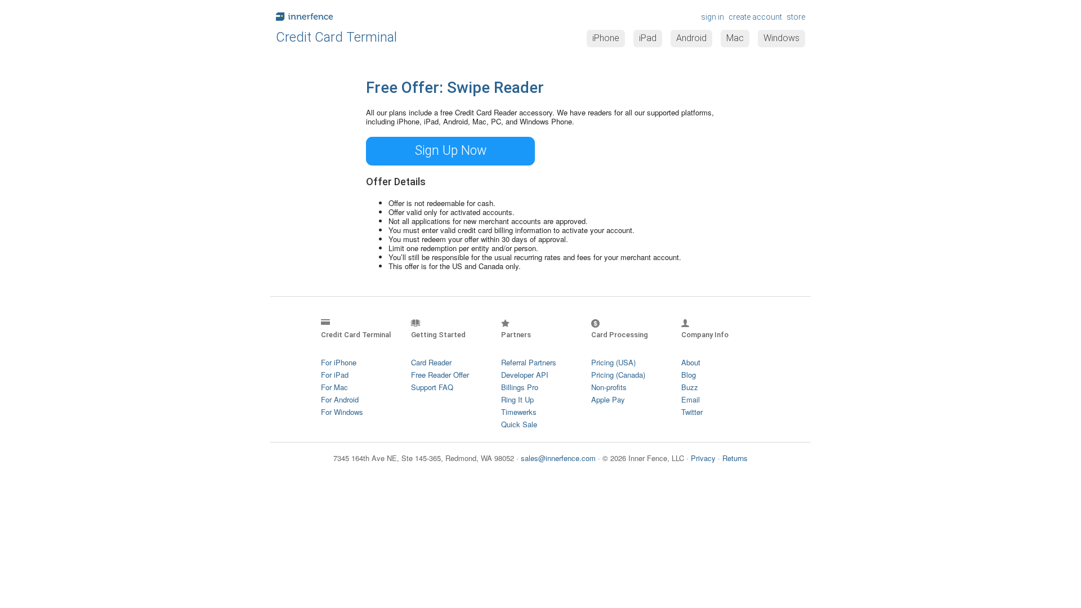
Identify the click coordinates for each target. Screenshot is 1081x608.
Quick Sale (519, 424)
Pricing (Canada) (618, 374)
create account (755, 16)
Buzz (689, 387)
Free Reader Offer (440, 374)
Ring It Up (517, 399)
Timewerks (519, 411)
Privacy (703, 458)
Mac (735, 38)
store (796, 16)
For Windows (342, 411)
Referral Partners (528, 362)
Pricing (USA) (613, 362)
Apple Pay (608, 399)
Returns (735, 458)
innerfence (405, 16)
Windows (781, 38)
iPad (647, 38)
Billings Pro (519, 387)
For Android (340, 399)
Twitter (692, 411)
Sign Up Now (450, 150)
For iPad (335, 374)
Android (691, 38)
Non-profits (609, 387)
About (690, 362)
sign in (712, 16)
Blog (688, 374)
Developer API (524, 374)
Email (690, 399)
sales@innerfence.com (558, 458)
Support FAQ (432, 387)
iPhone (605, 38)
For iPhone (338, 362)
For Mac (334, 387)
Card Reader (431, 362)
